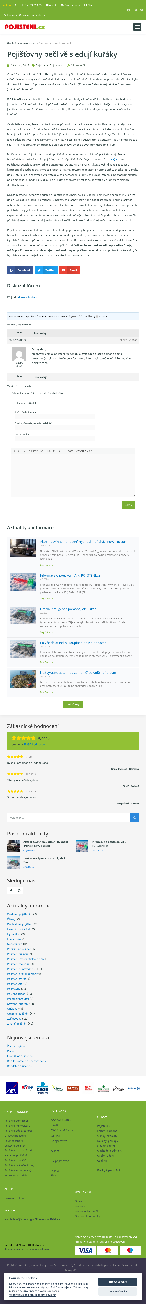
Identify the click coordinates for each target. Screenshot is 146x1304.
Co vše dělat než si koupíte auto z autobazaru (74, 643)
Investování (14, 939)
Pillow (55, 1171)
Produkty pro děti (18, 999)
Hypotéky (13, 934)
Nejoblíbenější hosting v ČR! (32, 1219)
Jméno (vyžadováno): (25, 412)
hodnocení (34, 744)
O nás (78, 1201)
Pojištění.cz (14, 984)
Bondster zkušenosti (20, 1066)
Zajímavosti (30, 42)
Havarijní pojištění (18, 929)
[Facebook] (128, 10)
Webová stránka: (23, 434)
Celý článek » (46, 564)
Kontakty (80, 1206)
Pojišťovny (42, 65)
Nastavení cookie (117, 1291)
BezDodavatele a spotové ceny (26, 1061)
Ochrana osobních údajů (37, 1248)
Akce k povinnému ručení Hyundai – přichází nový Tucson (83, 541)
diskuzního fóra (27, 297)
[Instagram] (135, 10)
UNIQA (113, 159)
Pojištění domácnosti (17, 1120)
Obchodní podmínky (109, 1150)
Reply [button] (123, 340)
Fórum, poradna (107, 1131)
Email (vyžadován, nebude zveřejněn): (34, 423)
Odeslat (128, 505)
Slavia (55, 1125)
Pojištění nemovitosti (17, 1125)
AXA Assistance (61, 1120)
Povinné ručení (16, 994)
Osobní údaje (105, 1155)
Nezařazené (14, 944)
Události (12, 1008)
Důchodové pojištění (20, 924)
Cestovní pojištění (18, 914)
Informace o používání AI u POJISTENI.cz (70, 575)
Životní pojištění (17, 1023)
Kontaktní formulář (86, 1211)
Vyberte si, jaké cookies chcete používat (32, 1294)
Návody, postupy (107, 1141)
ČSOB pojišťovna (62, 1130)
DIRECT (56, 1136)
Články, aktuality (107, 1136)
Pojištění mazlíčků (15, 1160)
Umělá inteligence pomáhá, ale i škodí (68, 609)
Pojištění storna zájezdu (18, 1150)
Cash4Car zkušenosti (20, 1056)
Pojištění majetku (18, 964)
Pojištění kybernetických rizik (25, 959)
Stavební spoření (17, 1004)
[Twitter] (141, 10)
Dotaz (10, 1051)
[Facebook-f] (11, 890)
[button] (137, 27)
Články (18, 42)
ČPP (53, 1176)
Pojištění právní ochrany (22, 973)
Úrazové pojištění (18, 1013)
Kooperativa (59, 1141)
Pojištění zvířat (16, 979)
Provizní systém (14, 1198)
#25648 (133, 340)
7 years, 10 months (80, 316)
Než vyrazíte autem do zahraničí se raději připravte (78, 672)
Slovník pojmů (106, 1145)
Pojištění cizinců (17, 954)
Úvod (10, 42)
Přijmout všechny (117, 1281)
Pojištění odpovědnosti (21, 969)
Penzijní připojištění (19, 949)
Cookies (102, 1160)
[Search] (134, 817)
